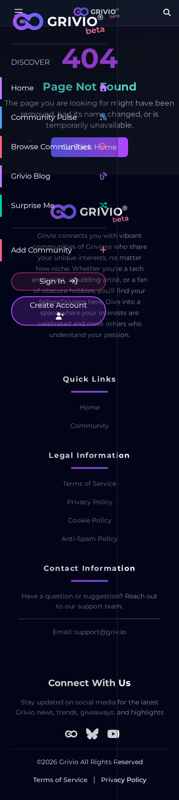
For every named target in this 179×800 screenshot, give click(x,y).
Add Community (41, 250)
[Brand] (58, 28)
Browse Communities (51, 146)
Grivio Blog (30, 176)
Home (22, 88)
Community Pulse (44, 117)
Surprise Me (33, 205)
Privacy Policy (123, 780)
